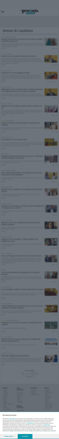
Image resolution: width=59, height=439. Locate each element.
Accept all (25, 436)
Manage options (8, 436)
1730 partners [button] (12, 418)
